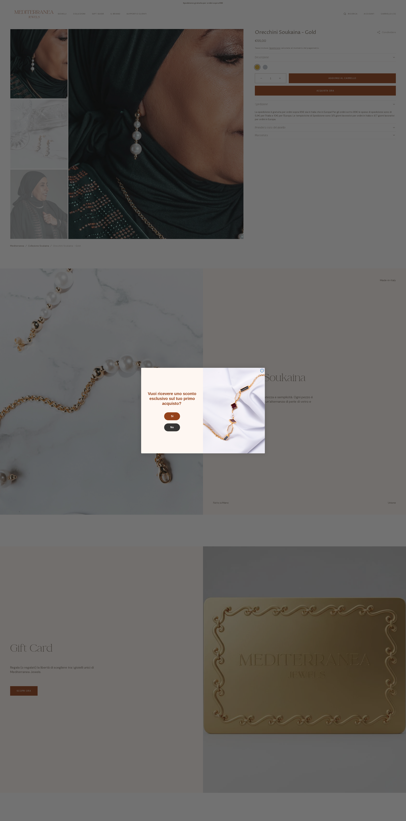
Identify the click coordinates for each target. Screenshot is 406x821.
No (172, 427)
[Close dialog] (262, 370)
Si (172, 416)
